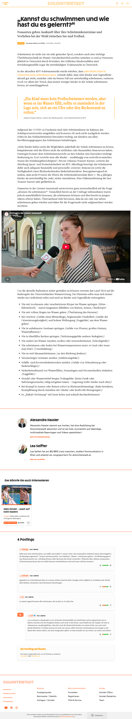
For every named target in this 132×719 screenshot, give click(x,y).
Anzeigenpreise (44, 692)
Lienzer (6, 516)
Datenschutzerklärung (66, 716)
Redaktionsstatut (9, 693)
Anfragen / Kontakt (46, 700)
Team (101, 700)
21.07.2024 (49, 43)
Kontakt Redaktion (107, 696)
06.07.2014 (21, 522)
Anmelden (23, 656)
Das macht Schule (10, 522)
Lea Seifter (41, 43)
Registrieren (36, 656)
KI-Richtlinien (8, 701)
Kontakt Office (106, 692)
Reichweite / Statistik (47, 696)
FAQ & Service (74, 700)
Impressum (7, 689)
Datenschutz (7, 697)
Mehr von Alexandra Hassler (40, 437)
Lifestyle (21, 43)
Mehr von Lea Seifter (37, 459)
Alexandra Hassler (32, 43)
